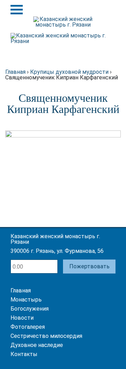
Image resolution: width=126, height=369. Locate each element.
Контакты (23, 354)
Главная (20, 290)
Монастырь (26, 299)
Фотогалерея (27, 327)
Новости (22, 317)
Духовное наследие (36, 345)
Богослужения (29, 308)
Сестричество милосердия (46, 336)
